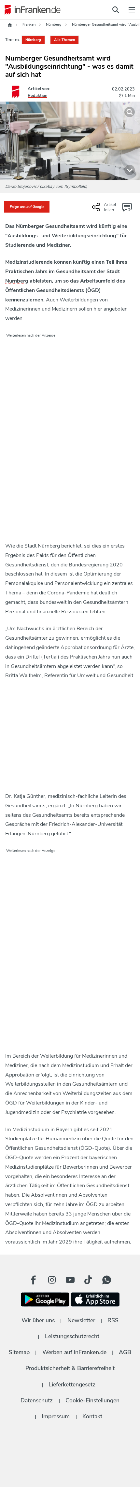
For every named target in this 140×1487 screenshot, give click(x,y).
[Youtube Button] (70, 1280)
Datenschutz (37, 1400)
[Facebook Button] (33, 1280)
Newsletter (81, 1320)
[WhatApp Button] (106, 1280)
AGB (125, 1352)
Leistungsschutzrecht (72, 1336)
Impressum (56, 1416)
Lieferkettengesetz (72, 1384)
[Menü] (132, 10)
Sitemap (19, 1352)
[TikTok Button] (88, 1280)
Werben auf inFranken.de (74, 1352)
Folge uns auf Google (27, 206)
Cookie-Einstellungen (92, 1400)
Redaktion (37, 96)
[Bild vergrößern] (129, 112)
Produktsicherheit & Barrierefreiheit (70, 1368)
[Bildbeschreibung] (129, 170)
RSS (113, 1320)
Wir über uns (38, 1320)
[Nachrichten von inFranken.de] (31, 10)
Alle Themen (64, 39)
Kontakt (92, 1416)
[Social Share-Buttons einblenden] (105, 209)
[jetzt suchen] (115, 10)
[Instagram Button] (52, 1280)
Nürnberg (33, 39)
